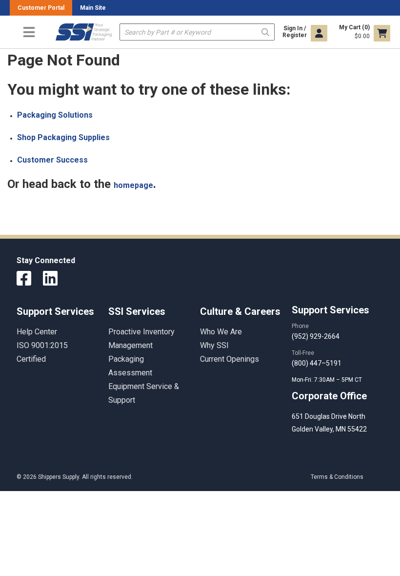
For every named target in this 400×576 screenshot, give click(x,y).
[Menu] (29, 32)
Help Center (37, 331)
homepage (133, 185)
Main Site (93, 7)
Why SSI (214, 345)
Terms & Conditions (337, 476)
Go (265, 31)
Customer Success (52, 160)
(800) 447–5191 (316, 363)
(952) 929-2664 (316, 336)
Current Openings (229, 359)
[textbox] (197, 32)
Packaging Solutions (55, 115)
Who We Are (221, 331)
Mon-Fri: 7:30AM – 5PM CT (327, 379)
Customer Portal (41, 7)
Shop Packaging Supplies (63, 137)
